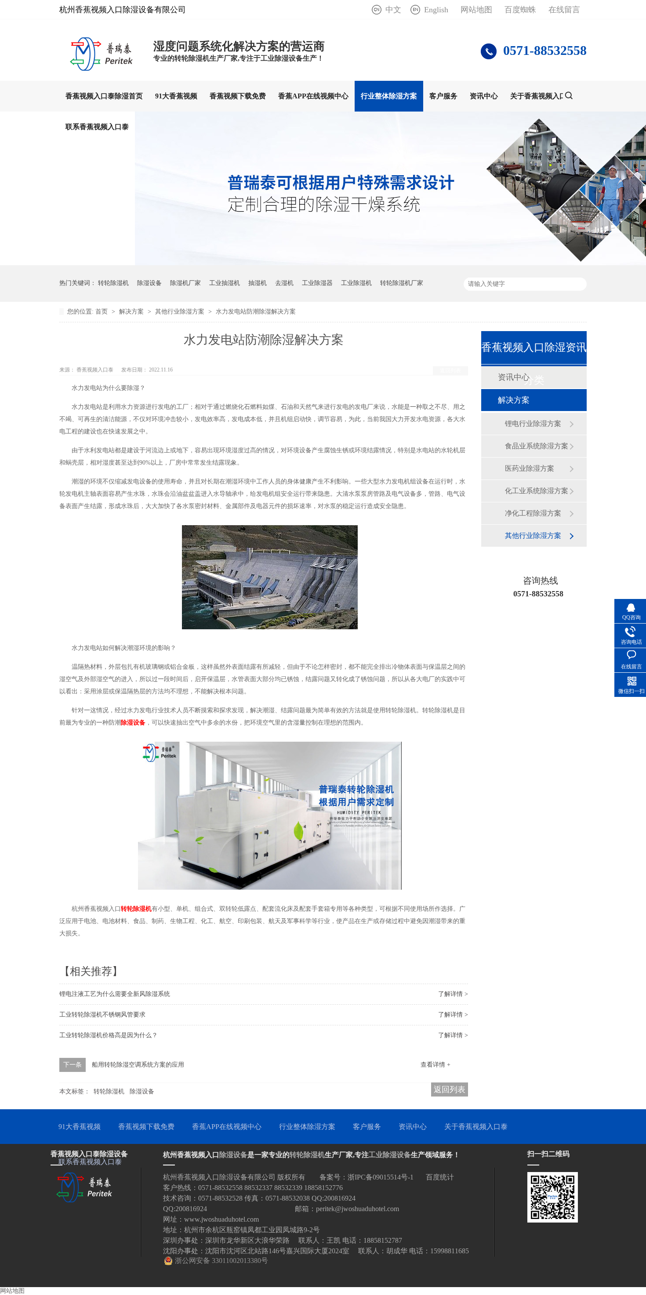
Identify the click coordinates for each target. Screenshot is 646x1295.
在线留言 (564, 9)
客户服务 (443, 96)
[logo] (102, 68)
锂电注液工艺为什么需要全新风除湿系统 (114, 994)
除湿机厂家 (185, 283)
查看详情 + (435, 1064)
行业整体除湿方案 (389, 96)
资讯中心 (484, 96)
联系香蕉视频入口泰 (97, 126)
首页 (102, 311)
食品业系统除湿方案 (536, 446)
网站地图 (476, 9)
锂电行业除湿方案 (533, 423)
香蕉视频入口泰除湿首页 (104, 96)
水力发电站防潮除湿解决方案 (256, 311)
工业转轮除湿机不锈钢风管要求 (102, 1014)
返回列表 (450, 371)
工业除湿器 (317, 283)
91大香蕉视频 (176, 96)
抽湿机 (257, 283)
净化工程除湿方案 (533, 513)
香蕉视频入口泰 (95, 370)
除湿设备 (149, 283)
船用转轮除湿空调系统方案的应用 (138, 1064)
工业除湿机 (356, 283)
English (436, 9)
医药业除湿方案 (529, 468)
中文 (393, 9)
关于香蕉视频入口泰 (541, 96)
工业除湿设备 (390, 1154)
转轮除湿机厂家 (401, 283)
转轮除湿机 (113, 283)
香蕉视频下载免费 (238, 96)
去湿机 (284, 283)
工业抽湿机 (224, 283)
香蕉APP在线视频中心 (313, 96)
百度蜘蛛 (520, 9)
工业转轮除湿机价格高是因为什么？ (108, 1035)
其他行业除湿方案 (180, 311)
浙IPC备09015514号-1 (381, 1177)
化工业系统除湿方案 (536, 490)
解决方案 (132, 311)
